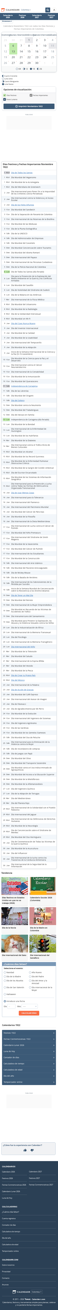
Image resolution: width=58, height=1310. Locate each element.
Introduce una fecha (15, 1001)
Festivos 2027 (51, 16)
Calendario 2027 (37, 16)
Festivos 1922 (10, 1033)
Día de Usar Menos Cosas (22, 492)
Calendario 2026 (8, 16)
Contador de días (11, 1057)
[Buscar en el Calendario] (47, 10)
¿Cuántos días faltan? (15, 964)
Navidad (10, 972)
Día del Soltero (17, 400)
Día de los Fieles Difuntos (22, 205)
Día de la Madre (13, 976)
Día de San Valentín (15, 987)
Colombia (25, 10)
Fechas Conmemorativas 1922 (17, 1039)
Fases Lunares (12, 99)
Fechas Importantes (40, 95)
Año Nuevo (37, 972)
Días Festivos (11, 95)
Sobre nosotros (8, 1265)
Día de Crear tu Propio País (23, 675)
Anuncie (5, 1284)
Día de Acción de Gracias (22, 689)
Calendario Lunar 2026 (14, 1045)
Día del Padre (38, 976)
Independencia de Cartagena (24, 386)
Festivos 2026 (22, 16)
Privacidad (6, 1271)
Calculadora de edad (13, 1069)
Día (5, 1006)
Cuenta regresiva (9, 1218)
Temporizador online (13, 1082)
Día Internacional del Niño (23, 646)
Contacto (5, 1278)
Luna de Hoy (9, 1051)
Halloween (11, 994)
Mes (19, 1006)
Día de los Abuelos (14, 980)
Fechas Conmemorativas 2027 (41, 1184)
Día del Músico (18, 680)
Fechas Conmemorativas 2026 (14, 1185)
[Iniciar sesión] (54, 10)
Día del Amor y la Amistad (39, 982)
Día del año (9, 1076)
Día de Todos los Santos (22, 172)
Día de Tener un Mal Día (22, 595)
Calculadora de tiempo (14, 1063)
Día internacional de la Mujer (42, 988)
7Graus (27, 1299)
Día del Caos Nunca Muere (23, 323)
